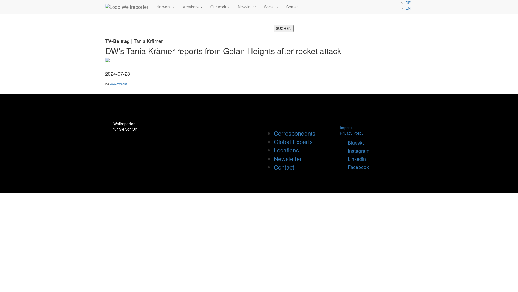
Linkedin (355, 158)
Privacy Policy (351, 133)
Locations (286, 150)
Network (164, 6)
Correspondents (294, 133)
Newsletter (247, 6)
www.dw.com (118, 83)
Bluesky (354, 142)
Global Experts (293, 141)
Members (191, 6)
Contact (292, 6)
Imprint (346, 127)
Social (269, 6)
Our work (218, 6)
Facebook (356, 166)
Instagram (356, 150)
